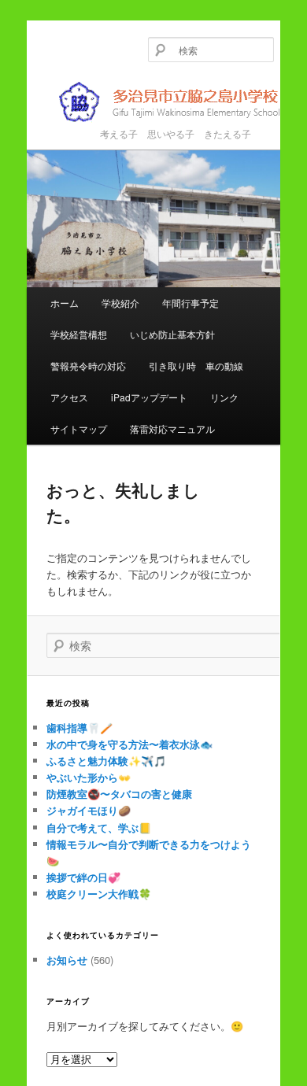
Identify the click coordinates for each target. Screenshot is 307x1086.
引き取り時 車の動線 (196, 365)
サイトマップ (78, 428)
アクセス (69, 397)
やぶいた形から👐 (88, 777)
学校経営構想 (78, 334)
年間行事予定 (190, 302)
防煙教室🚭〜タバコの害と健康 (119, 793)
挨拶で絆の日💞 (83, 877)
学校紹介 (120, 302)
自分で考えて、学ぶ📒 (98, 827)
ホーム (64, 302)
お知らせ (66, 959)
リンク (224, 397)
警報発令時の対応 (88, 365)
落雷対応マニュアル (172, 428)
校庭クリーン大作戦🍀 (98, 893)
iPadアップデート (149, 397)
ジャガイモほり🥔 (88, 810)
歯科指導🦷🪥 (79, 727)
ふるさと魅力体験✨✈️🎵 (106, 760)
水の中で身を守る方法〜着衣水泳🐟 (129, 744)
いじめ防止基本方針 (172, 334)
